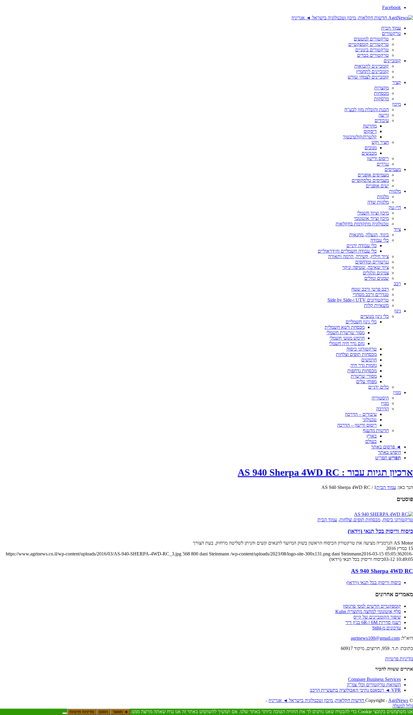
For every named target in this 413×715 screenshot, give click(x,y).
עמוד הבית (327, 519)
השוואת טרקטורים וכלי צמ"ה (374, 684)
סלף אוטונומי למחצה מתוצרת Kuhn (368, 611)
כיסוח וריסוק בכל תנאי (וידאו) (380, 531)
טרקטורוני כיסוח (398, 519)
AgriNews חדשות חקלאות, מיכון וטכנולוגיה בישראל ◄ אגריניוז (338, 700)
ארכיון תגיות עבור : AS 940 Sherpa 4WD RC (325, 472)
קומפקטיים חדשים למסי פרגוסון (372, 606)
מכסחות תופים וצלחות (360, 519)
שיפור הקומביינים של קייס (377, 617)
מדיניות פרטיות (399, 658)
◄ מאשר (120, 712)
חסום (103, 712)
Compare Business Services (374, 679)
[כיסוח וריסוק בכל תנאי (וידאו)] (383, 514)
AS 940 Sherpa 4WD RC (382, 571)
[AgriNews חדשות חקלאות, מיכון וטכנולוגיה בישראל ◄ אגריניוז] (352, 17)
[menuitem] (200, 28)
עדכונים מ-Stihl (386, 627)
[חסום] (64, 713)
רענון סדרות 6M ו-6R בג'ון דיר (373, 622)
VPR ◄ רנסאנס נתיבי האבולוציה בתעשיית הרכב (355, 690)
